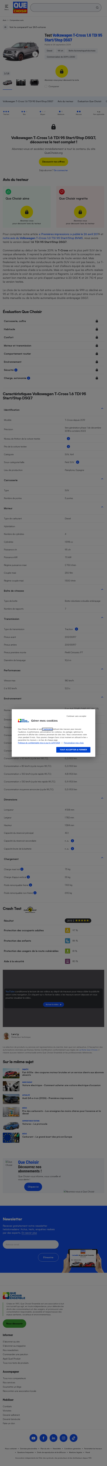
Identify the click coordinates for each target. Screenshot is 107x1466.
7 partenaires (47, 729)
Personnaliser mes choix (74, 743)
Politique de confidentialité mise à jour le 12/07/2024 (39, 743)
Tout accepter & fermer (73, 750)
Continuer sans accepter (76, 716)
